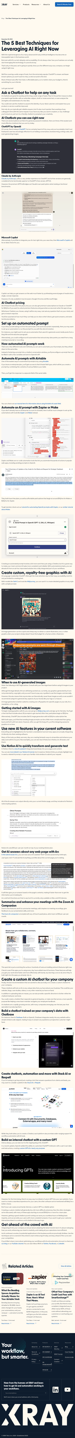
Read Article (5, 1323)
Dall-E (15, 581)
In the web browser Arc (9, 854)
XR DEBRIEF (46, 1352)
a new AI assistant (20, 749)
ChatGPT (22, 129)
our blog (4, 1243)
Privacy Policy (34, 1360)
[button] (16, 4)
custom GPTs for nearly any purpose (32, 1148)
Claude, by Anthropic (8, 178)
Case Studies (69, 1352)
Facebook (52, 1243)
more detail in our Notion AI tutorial (22, 752)
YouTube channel (18, 1243)
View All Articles (66, 1266)
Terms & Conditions (35, 1353)
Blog (2, 18)
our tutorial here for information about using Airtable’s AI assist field (37, 403)
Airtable (45, 361)
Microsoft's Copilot (63, 240)
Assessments (69, 1357)
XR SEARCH (46, 1347)
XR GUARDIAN (47, 1357)
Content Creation (57, 1360)
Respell (37, 1082)
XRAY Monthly (56, 1348)
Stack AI (30, 1082)
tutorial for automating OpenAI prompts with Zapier (40, 507)
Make (30, 412)
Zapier (22, 412)
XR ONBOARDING (47, 1363)
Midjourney (31, 581)
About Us (46, 4)
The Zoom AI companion (9, 914)
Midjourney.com (43, 711)
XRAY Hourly (58, 1354)
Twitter (45, 1243)
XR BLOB (45, 1370)
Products (26, 4)
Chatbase (19, 1017)
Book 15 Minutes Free (64, 4)
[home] (4, 4)
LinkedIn (61, 1243)
